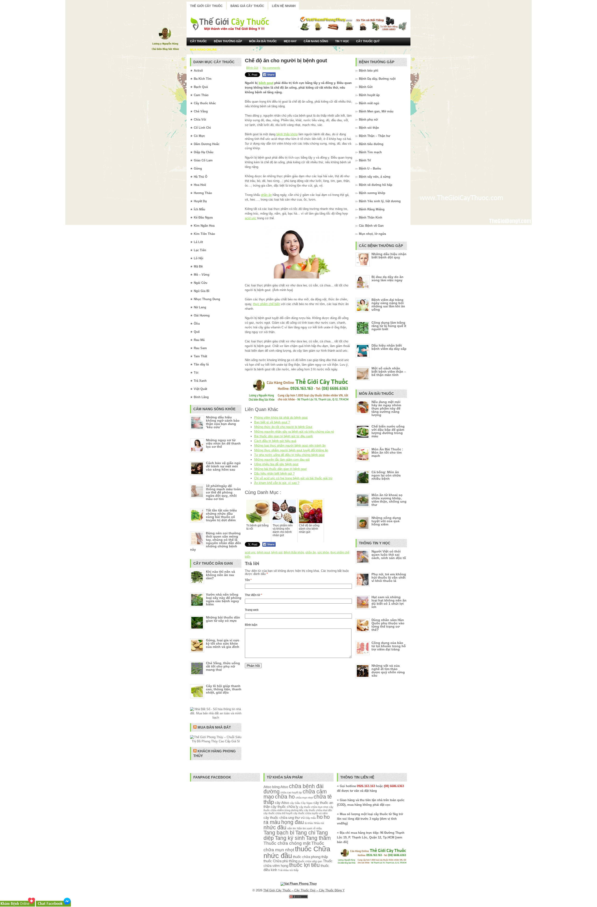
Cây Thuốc (198, 41)
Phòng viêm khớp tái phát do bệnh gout (281, 417)
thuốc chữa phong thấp (310, 857)
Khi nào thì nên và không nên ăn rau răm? (220, 575)
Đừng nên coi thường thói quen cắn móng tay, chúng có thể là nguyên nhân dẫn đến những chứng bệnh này (215, 541)
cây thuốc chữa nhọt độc (318, 810)
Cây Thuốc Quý (368, 41)
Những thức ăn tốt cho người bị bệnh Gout (283, 427)
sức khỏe (323, 552)
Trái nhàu (283, 870)
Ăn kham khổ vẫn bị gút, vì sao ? (276, 483)
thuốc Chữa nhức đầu (297, 852)
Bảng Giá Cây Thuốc (247, 6)
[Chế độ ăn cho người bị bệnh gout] (298, 251)
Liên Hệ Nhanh (283, 6)
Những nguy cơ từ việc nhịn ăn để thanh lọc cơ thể (223, 443)
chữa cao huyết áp (291, 792)
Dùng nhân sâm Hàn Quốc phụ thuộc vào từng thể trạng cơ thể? (387, 625)
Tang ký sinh (290, 838)
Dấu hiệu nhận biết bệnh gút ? (274, 473)
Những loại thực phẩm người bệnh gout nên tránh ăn (290, 445)
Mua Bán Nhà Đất (214, 727)
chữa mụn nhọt (304, 797)
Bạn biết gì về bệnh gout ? (272, 422)
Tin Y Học (342, 41)
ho (320, 817)
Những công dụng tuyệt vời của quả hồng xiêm (386, 521)
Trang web (251, 610)
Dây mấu (310, 818)
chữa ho (285, 797)
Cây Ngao (306, 803)
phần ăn (266, 195)
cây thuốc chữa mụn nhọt (313, 807)
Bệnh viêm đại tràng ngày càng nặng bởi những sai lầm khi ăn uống (388, 304)
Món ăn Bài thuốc (263, 41)
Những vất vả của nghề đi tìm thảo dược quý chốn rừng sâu (388, 670)
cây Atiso (282, 803)
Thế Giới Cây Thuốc (206, 6)
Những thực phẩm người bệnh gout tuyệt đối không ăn (291, 450)
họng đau (292, 822)
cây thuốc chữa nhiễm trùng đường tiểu (298, 808)
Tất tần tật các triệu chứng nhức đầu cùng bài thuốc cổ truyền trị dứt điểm (221, 515)
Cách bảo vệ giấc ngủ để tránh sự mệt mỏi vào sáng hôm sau (223, 466)
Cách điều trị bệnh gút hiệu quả (275, 441)
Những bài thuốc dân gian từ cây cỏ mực (223, 618)
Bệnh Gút (252, 68)
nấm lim (291, 828)
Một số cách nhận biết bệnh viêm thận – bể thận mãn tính (388, 371)
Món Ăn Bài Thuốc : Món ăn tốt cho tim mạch (387, 452)
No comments (271, 68)
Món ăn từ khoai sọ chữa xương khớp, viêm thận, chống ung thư (388, 500)
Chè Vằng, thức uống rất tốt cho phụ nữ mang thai (223, 666)
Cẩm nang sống (316, 41)
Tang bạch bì (279, 833)
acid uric (250, 218)
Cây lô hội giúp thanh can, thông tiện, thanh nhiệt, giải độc (223, 689)
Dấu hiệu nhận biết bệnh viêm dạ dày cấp (388, 347)
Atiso (267, 787)
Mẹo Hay (290, 41)
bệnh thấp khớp (287, 134)
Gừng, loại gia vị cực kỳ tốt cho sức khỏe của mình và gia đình (222, 643)
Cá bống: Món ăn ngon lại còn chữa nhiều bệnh (386, 475)
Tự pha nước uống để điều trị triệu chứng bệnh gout (289, 455)
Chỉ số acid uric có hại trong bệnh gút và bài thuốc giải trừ (293, 478)
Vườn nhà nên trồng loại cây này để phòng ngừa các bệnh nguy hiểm (223, 599)
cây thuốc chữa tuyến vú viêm (310, 813)
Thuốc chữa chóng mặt (287, 843)
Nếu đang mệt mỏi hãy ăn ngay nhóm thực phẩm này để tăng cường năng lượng (386, 408)
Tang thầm (318, 838)
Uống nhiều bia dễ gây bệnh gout (276, 464)
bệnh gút (276, 552)
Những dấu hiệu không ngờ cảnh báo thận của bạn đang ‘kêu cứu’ (222, 422)
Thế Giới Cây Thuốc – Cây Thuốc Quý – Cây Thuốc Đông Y (304, 890)
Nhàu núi (319, 823)
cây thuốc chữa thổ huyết (278, 813)
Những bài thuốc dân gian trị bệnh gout (280, 469)
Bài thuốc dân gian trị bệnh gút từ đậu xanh (283, 436)
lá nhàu (309, 823)
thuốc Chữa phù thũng (280, 861)
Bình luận (251, 624)
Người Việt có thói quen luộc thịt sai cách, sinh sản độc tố (388, 554)
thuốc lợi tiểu (304, 865)
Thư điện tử (253, 595)
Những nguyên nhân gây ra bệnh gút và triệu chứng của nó (294, 431)
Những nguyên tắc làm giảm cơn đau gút (282, 459)
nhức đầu (275, 828)
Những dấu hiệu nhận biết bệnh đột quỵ (388, 255)
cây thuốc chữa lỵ (284, 807)
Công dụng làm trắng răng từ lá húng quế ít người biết (388, 326)
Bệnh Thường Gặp (228, 41)
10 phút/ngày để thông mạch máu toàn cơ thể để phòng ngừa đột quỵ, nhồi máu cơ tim (223, 492)
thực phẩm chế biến (266, 304)
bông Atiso (280, 787)
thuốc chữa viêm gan (310, 861)
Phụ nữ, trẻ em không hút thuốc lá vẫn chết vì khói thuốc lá (388, 577)
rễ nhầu (317, 828)
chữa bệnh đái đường (293, 789)
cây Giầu (295, 803)
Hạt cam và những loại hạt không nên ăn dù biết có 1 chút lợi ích (388, 602)
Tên (248, 580)
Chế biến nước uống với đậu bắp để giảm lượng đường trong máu (388, 431)
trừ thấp (294, 870)
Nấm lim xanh (304, 828)
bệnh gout (266, 83)
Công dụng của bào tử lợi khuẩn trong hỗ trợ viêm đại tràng (388, 646)
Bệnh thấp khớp (294, 552)
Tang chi (305, 833)
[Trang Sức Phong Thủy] (298, 401)
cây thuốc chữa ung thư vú (284, 818)
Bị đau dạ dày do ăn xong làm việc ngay (387, 278)
